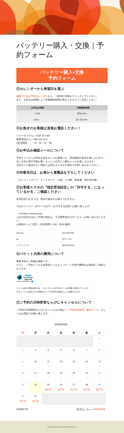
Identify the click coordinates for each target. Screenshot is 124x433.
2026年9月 (99, 409)
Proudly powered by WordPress (62, 426)
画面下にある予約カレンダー (32, 96)
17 (48, 389)
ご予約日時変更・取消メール (83, 309)
